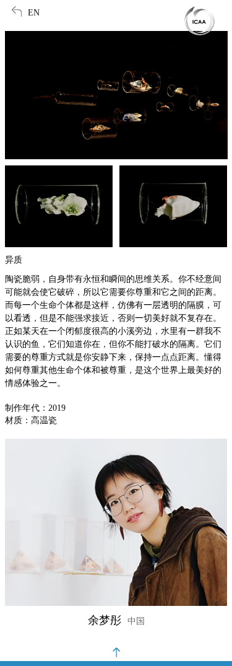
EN (34, 12)
